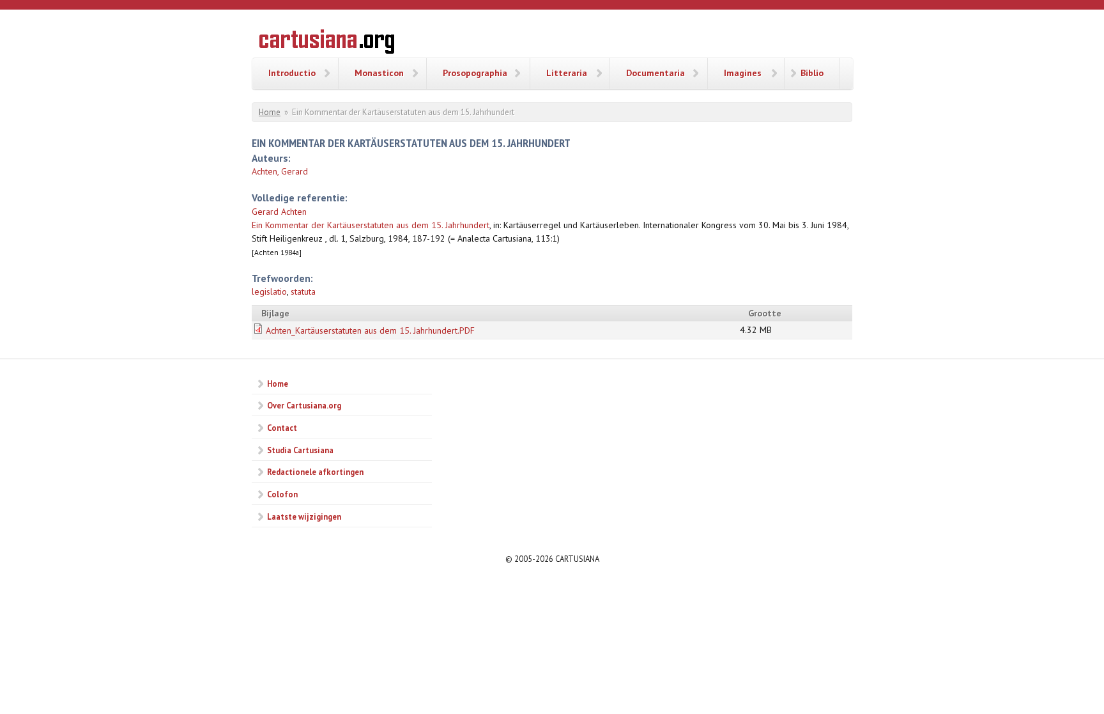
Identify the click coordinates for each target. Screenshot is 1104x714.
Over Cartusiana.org (304, 405)
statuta (303, 291)
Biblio (812, 73)
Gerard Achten (279, 211)
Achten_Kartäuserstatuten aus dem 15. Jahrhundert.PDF (370, 330)
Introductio (292, 73)
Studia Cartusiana (300, 450)
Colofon (282, 494)
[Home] (327, 43)
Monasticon (379, 73)
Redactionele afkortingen (315, 472)
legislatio (269, 291)
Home (269, 112)
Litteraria (566, 73)
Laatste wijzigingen (304, 516)
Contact (282, 428)
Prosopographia (475, 73)
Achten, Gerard (280, 171)
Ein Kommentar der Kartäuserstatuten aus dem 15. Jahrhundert (370, 225)
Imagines (743, 73)
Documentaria (655, 73)
